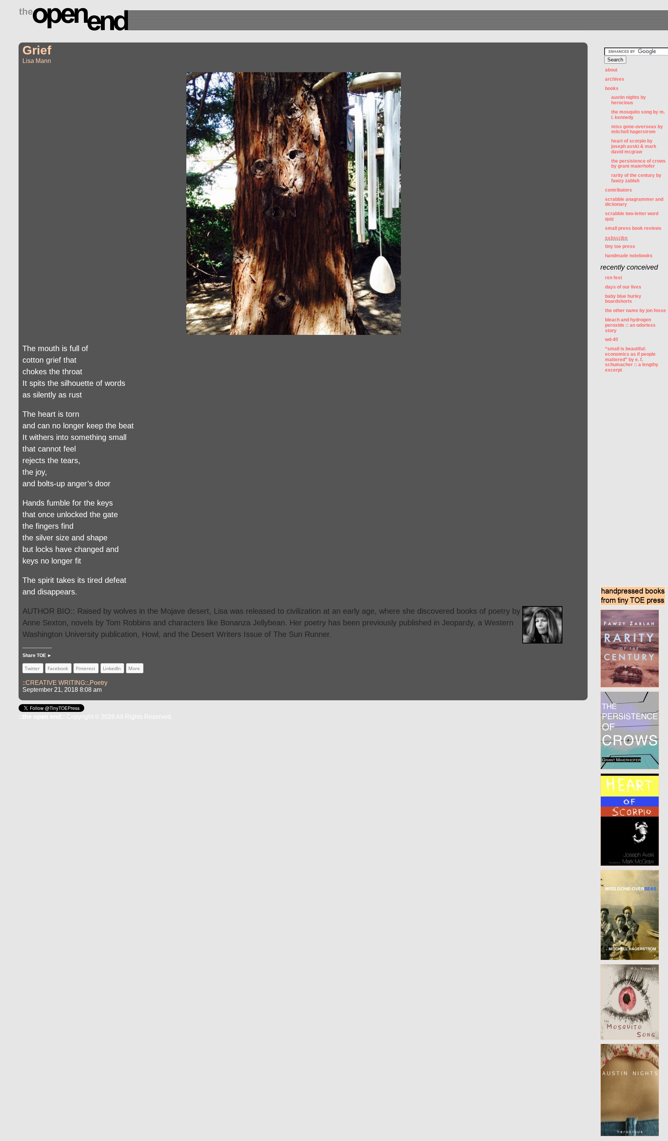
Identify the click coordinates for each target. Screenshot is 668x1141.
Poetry (98, 682)
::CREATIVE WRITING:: (55, 682)
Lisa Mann (36, 61)
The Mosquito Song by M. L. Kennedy (638, 114)
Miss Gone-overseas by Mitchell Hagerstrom (637, 129)
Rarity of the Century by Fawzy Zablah (636, 178)
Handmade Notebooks (629, 255)
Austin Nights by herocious (628, 100)
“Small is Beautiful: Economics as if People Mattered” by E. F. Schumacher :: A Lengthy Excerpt (631, 359)
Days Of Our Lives (623, 287)
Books (612, 88)
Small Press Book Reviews (633, 228)
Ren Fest (613, 277)
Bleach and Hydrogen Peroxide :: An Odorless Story (630, 325)
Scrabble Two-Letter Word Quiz (631, 216)
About (611, 70)
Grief (36, 50)
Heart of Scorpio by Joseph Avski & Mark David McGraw (633, 146)
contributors (618, 190)
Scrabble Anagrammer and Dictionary (634, 202)
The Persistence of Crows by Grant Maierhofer (638, 163)
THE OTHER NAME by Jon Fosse (635, 310)
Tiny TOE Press (620, 246)
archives (614, 79)
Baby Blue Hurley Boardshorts (623, 299)
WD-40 (611, 339)
